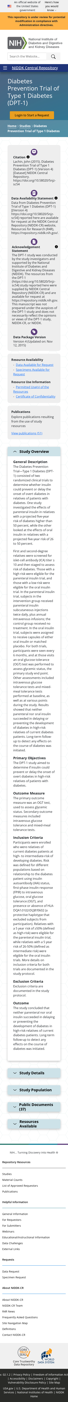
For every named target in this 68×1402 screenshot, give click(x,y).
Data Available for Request (34, 365)
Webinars (8, 1231)
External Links (11, 1249)
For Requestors (11, 1220)
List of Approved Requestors (20, 1185)
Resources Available (29, 1124)
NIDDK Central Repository (35, 67)
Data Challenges (12, 1243)
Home (12, 126)
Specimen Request (14, 1277)
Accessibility (17, 1378)
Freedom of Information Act (50, 1374)
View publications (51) (26, 433)
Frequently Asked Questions (20, 1317)
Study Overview (34, 451)
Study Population (35, 1089)
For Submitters (11, 1225)
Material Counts (12, 1180)
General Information (15, 1214)
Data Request (10, 1271)
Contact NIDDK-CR (13, 1335)
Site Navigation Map (15, 1323)
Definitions (9, 1329)
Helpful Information (15, 1202)
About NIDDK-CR (13, 1288)
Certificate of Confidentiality (35, 396)
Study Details (31, 1072)
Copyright (52, 1378)
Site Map (54, 1382)
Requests (8, 1259)
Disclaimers (35, 1378)
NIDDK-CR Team (12, 1305)
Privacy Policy (21, 1374)
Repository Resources (16, 1162)
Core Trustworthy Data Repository (24, 1363)
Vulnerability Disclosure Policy (27, 1382)
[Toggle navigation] (5, 67)
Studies (25, 126)
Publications (10, 1191)
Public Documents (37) (36, 1107)
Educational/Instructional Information (26, 1237)
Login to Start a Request (32, 115)
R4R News (8, 1311)
